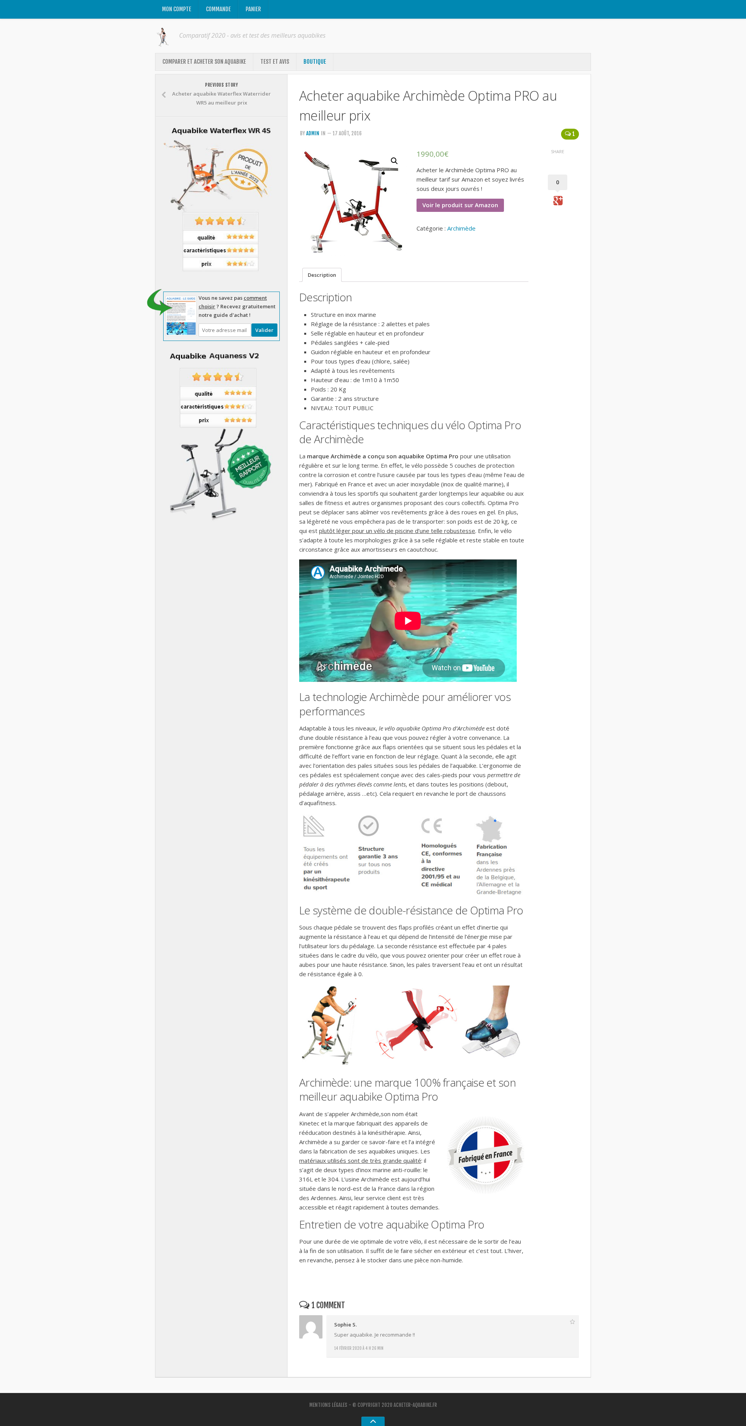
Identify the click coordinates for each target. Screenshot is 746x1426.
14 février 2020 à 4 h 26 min (358, 1348)
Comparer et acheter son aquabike (204, 61)
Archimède (461, 228)
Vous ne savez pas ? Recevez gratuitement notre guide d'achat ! (237, 306)
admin (312, 133)
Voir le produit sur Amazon (460, 205)
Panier (253, 9)
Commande (218, 9)
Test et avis (274, 61)
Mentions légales (328, 1405)
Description (322, 274)
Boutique (314, 61)
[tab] (322, 275)
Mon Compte (176, 9)
